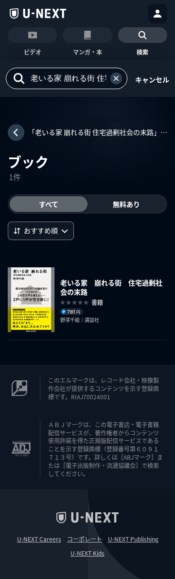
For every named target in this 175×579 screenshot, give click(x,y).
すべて (48, 204)
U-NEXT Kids (87, 553)
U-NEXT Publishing (133, 539)
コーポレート (84, 539)
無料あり (126, 204)
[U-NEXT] (38, 13)
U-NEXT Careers (39, 539)
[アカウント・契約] (157, 13)
